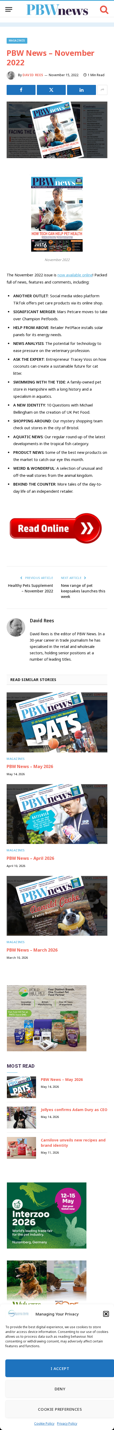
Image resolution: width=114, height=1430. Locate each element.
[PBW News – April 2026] (57, 814)
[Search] (104, 9)
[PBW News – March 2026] (57, 906)
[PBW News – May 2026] (57, 722)
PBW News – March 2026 (32, 950)
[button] (106, 1314)
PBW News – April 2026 (30, 858)
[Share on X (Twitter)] (51, 90)
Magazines (17, 40)
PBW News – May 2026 (30, 766)
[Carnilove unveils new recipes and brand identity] (21, 1148)
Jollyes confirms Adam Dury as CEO (74, 1109)
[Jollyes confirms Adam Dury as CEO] (21, 1118)
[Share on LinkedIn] (81, 90)
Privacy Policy (67, 1423)
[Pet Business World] (57, 9)
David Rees (33, 75)
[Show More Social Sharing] (102, 90)
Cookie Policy (44, 1423)
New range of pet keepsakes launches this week (83, 591)
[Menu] (8, 9)
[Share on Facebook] (21, 90)
